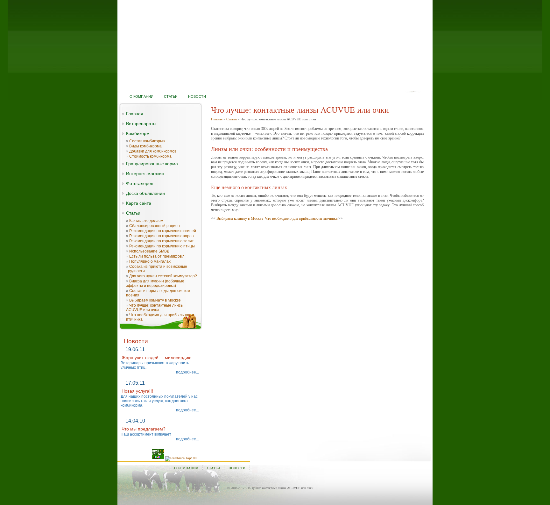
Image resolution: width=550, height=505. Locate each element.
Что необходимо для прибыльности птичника (301, 218)
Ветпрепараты (141, 123)
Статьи (133, 213)
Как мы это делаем (146, 220)
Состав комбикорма (147, 141)
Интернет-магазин (145, 173)
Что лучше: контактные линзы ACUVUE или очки (155, 307)
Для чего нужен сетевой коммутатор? (163, 276)
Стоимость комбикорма (150, 156)
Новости (237, 468)
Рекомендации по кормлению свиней (162, 231)
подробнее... (187, 372)
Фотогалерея (139, 183)
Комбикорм (138, 133)
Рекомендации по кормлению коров (161, 236)
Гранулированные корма (152, 163)
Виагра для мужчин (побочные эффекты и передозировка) (155, 283)
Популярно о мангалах (150, 261)
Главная (134, 113)
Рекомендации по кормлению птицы (162, 246)
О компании (186, 468)
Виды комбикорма (145, 146)
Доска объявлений (145, 193)
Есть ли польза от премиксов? (156, 256)
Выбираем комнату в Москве (155, 300)
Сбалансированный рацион (154, 226)
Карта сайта (138, 203)
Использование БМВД (149, 251)
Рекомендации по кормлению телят (161, 241)
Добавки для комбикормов (152, 151)
